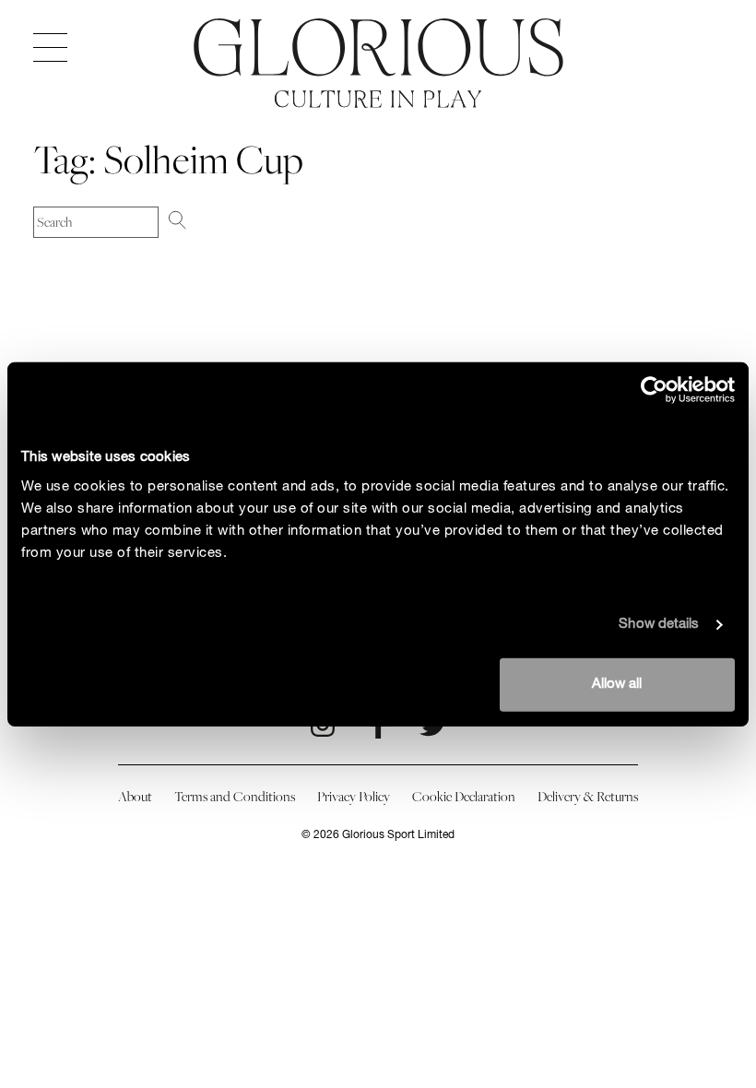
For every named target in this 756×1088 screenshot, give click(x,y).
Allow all (617, 684)
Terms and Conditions (234, 796)
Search (193, 220)
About (135, 796)
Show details (659, 625)
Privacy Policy (353, 796)
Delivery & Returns (587, 796)
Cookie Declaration (463, 796)
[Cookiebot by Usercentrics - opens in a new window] (654, 390)
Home (378, 47)
